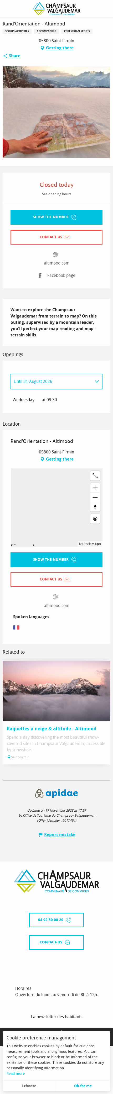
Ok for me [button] (83, 1086)
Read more (16, 1073)
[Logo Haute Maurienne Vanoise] (56, 881)
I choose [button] (29, 1086)
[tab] (51, 381)
